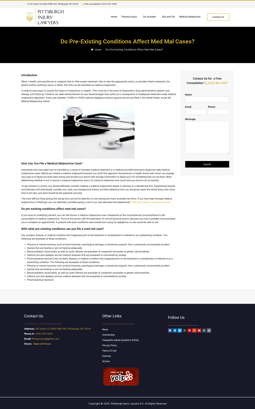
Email (188, 106)
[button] (130, 16)
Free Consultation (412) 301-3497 (100, 4)
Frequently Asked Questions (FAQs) (120, 340)
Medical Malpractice (189, 16)
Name (188, 94)
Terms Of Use (109, 350)
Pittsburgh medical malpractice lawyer (150, 202)
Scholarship (108, 334)
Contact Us (218, 17)
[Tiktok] (209, 330)
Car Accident (149, 16)
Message (190, 119)
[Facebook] (170, 330)
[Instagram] (185, 330)
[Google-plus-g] (194, 330)
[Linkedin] (175, 330)
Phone (211, 106)
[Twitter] (180, 330)
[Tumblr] (204, 330)
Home (114, 16)
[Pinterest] (189, 330)
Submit (207, 164)
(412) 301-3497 (217, 83)
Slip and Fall (168, 16)
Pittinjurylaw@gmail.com (45, 338)
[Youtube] (199, 330)
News (105, 329)
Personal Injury (129, 16)
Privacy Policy (109, 345)
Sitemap (106, 356)
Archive (106, 361)
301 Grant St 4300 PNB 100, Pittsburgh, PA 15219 (54, 4)
